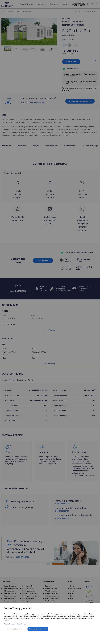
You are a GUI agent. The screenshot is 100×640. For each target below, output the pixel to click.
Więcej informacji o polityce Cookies (15, 624)
